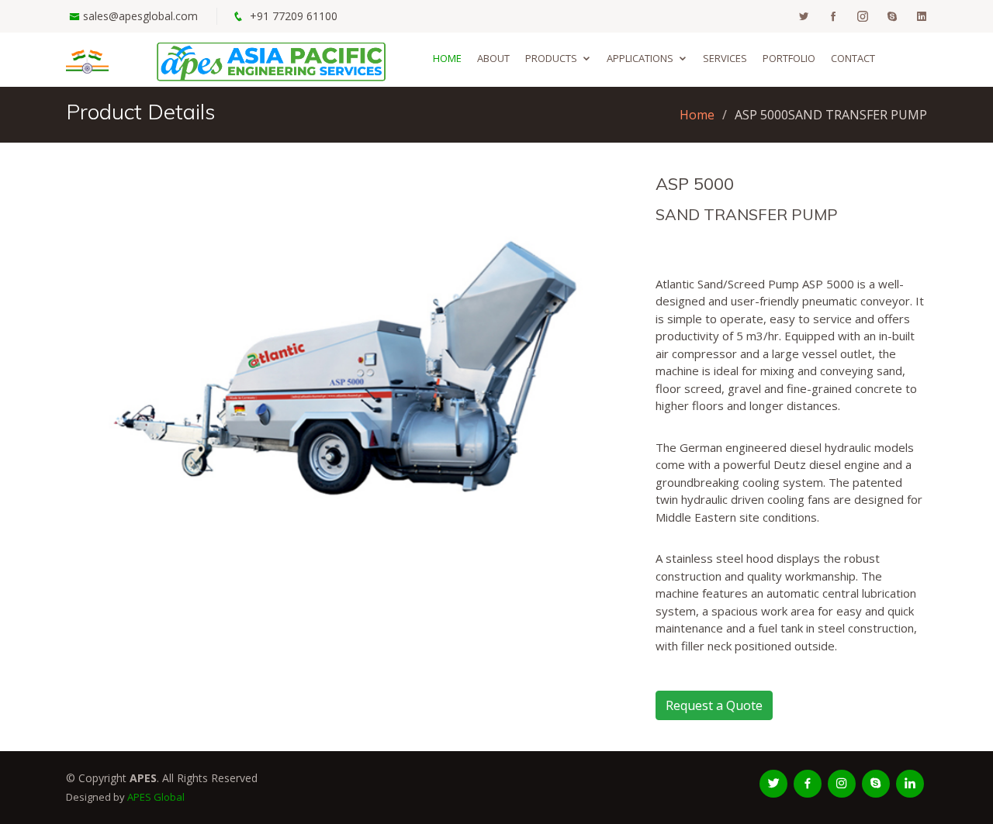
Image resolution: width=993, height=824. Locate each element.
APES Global (156, 797)
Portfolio (789, 58)
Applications (640, 58)
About (493, 58)
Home (447, 58)
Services (725, 58)
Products (551, 58)
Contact (853, 58)
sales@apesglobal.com (140, 16)
